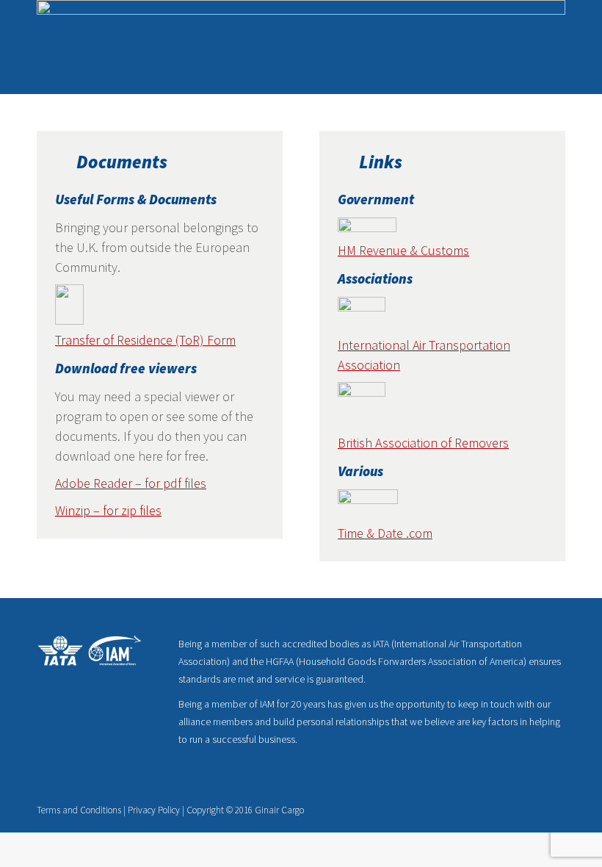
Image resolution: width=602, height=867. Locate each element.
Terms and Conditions (79, 810)
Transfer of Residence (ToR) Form (145, 339)
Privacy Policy (154, 810)
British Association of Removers (423, 442)
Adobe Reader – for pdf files (130, 483)
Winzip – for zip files (108, 510)
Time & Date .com (385, 533)
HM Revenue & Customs (403, 250)
